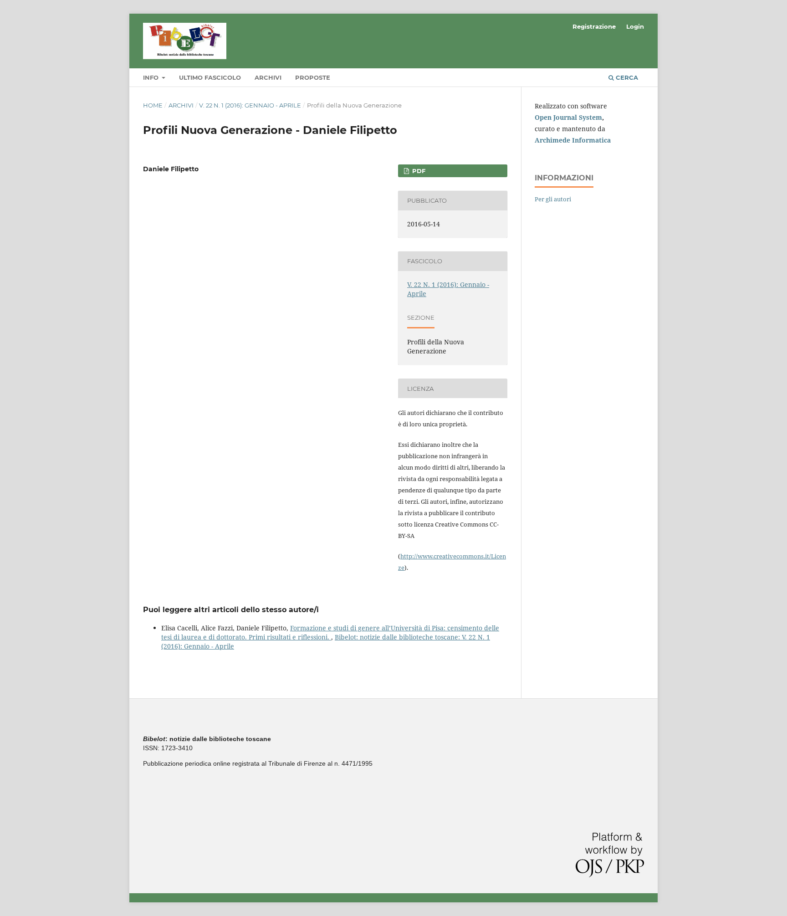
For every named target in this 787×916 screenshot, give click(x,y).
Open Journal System (568, 117)
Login (635, 26)
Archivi (268, 77)
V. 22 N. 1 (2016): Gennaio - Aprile (250, 105)
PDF (417, 170)
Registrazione (594, 26)
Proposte (312, 77)
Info (151, 77)
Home (153, 105)
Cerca (626, 77)
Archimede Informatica (573, 140)
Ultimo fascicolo (210, 77)
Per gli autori (553, 199)
